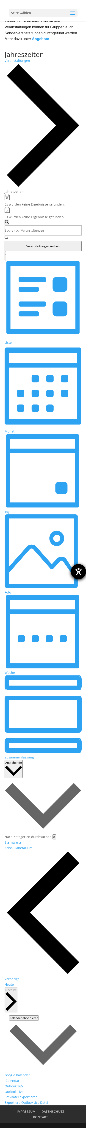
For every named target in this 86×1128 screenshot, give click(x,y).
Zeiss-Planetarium (18, 848)
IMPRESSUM (26, 1111)
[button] (43, 814)
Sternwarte (13, 842)
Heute (9, 984)
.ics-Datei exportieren (21, 1097)
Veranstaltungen (17, 60)
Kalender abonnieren (24, 1018)
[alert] (43, 200)
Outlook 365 (14, 1086)
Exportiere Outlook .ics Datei (26, 1102)
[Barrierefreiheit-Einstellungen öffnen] (78, 571)
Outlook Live (14, 1091)
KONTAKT (40, 1117)
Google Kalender (17, 1075)
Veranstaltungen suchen (43, 246)
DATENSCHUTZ (53, 1111)
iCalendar (12, 1080)
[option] (43, 842)
